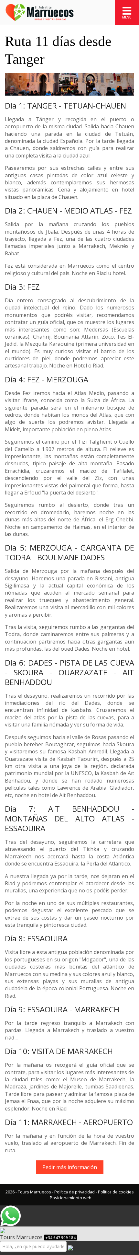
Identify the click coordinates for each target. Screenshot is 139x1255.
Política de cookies (116, 1192)
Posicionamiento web (70, 1198)
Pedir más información (69, 1167)
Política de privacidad (74, 1192)
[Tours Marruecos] (39, 12)
